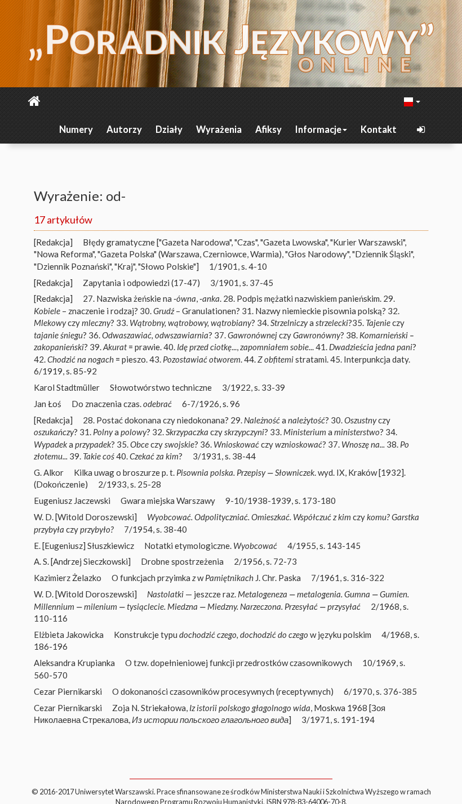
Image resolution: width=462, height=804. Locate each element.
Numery (76, 129)
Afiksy (268, 129)
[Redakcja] (53, 242)
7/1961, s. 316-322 (347, 578)
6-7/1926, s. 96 (211, 404)
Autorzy (124, 129)
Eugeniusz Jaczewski (72, 500)
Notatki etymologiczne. (210, 546)
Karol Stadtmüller (67, 387)
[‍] (412, 100)
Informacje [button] (318, 129)
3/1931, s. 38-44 (224, 456)
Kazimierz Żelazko (67, 578)
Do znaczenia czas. (122, 404)
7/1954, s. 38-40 (155, 529)
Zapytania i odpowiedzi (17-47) (141, 283)
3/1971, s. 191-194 (338, 719)
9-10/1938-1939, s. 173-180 (280, 500)
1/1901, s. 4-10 (238, 266)
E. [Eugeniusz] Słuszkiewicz (84, 546)
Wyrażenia (219, 129)
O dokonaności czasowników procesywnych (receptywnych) (223, 691)
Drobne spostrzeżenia (182, 561)
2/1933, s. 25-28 (129, 484)
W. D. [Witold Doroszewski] (85, 517)
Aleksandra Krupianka (74, 663)
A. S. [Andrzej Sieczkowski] (82, 561)
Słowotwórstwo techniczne (161, 387)
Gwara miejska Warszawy (168, 500)
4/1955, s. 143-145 (324, 546)
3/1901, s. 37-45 (241, 283)
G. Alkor (49, 472)
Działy (169, 129)
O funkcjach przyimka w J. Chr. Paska (206, 578)
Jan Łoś (47, 404)
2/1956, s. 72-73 (265, 561)
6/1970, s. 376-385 (380, 691)
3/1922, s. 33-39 (253, 387)
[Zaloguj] (422, 129)
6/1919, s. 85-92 (65, 371)
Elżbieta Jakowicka (69, 634)
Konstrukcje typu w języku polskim (242, 634)
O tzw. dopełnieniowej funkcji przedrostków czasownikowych (238, 663)
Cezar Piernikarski (68, 691)
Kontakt (379, 129)
